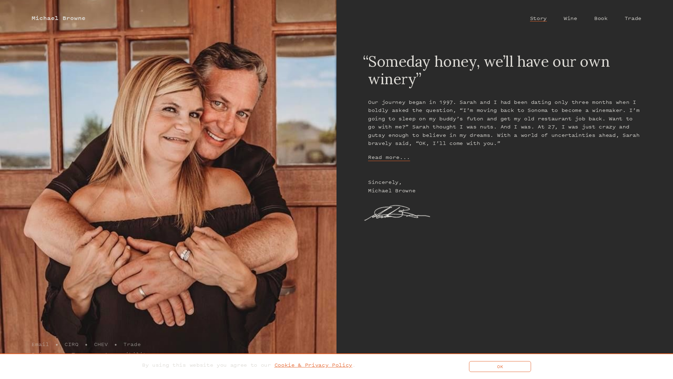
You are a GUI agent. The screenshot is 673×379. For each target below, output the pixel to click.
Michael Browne (59, 18)
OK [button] (500, 366)
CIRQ (71, 344)
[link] (313, 364)
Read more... (389, 157)
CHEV (101, 344)
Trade (132, 344)
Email (40, 344)
